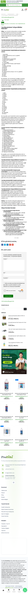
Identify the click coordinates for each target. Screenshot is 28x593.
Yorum (5, 259)
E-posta (13, 245)
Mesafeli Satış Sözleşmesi (7, 511)
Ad (4, 272)
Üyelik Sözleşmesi (5, 507)
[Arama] (25, 309)
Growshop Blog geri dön (8, 17)
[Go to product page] (4, 317)
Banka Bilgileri (4, 499)
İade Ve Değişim (5, 513)
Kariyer (3, 492)
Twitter (5, 245)
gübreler (20, 571)
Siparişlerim (4, 526)
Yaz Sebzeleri (12, 23)
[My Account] (22, 10)
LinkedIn (7, 245)
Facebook (2, 245)
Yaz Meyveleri (6, 23)
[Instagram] (13, 482)
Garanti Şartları (4, 516)
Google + (10, 245)
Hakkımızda (4, 490)
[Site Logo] (6, 9)
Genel (7, 19)
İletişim (3, 497)
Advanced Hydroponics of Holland (6, 397)
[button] (2, 10)
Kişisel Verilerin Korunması (7, 509)
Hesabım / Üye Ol (5, 523)
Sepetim (3, 530)
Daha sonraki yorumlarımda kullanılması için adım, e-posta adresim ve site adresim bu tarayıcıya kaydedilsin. (14, 285)
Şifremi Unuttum (5, 532)
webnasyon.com (9, 587)
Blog (2, 495)
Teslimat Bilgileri (5, 528)
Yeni (17, 379)
